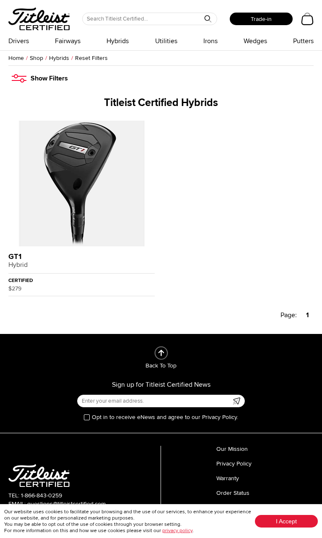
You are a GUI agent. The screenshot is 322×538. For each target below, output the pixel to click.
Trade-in (261, 19)
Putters (303, 41)
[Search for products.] (208, 19)
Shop (36, 58)
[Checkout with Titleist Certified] (307, 19)
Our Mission (232, 449)
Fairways (67, 41)
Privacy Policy (234, 463)
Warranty (227, 478)
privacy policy (177, 531)
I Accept (286, 521)
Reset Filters (91, 58)
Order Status (232, 493)
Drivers (18, 41)
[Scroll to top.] (161, 353)
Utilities (166, 41)
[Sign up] (236, 401)
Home (16, 58)
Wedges (255, 41)
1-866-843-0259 (41, 495)
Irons (210, 41)
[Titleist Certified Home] (39, 19)
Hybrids (117, 41)
